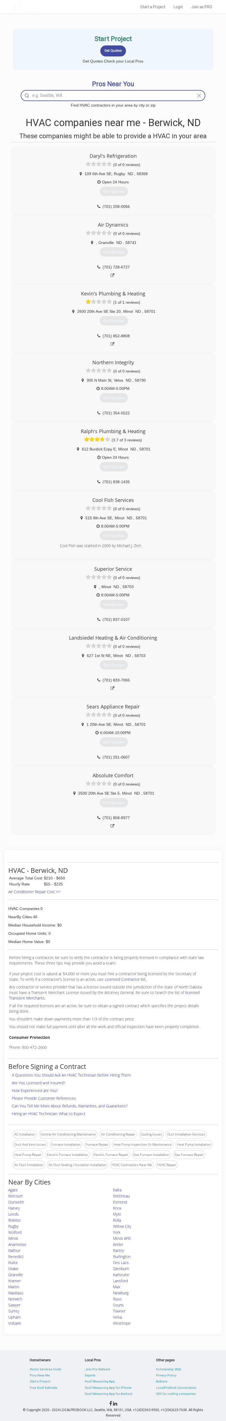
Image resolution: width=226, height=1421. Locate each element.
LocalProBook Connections (176, 1388)
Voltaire (14, 1323)
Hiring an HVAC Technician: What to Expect (48, 1113)
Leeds (13, 1214)
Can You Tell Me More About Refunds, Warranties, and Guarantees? (70, 1105)
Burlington (122, 1256)
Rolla (117, 1220)
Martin (13, 1286)
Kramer (14, 1280)
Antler (118, 1244)
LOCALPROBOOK (44, 7)
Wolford (14, 1232)
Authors (161, 1381)
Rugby (13, 1226)
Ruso (117, 1299)
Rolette (14, 1220)
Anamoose (17, 1244)
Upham (14, 1317)
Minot (13, 1238)
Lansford (120, 1280)
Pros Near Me (40, 1375)
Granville (15, 1274)
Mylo (117, 1214)
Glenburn (121, 1268)
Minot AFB (122, 1238)
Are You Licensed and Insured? (38, 1082)
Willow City (122, 1226)
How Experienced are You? (35, 1090)
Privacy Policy (166, 1375)
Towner (119, 1311)
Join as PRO (201, 7)
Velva (117, 1317)
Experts (90, 1375)
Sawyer (14, 1305)
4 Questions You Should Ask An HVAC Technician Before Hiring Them (71, 1075)
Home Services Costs (45, 1369)
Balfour (14, 1250)
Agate (13, 1189)
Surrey (13, 1311)
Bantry (118, 1250)
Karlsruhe (121, 1274)
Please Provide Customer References (44, 1098)
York (116, 1232)
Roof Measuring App (100, 1381)
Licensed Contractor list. (126, 979)
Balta (117, 1189)
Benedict (16, 1256)
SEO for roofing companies (176, 1394)
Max (116, 1286)
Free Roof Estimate (43, 1388)
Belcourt (15, 1196)
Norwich (15, 1299)
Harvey (14, 1208)
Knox (117, 1208)
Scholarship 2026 (168, 1369)
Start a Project (152, 7)
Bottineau (121, 1196)
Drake (13, 1268)
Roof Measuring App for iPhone (108, 1388)
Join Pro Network (97, 1369)
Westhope (122, 1323)
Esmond (120, 1202)
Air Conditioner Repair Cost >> (34, 891)
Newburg (120, 1292)
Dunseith (16, 1202)
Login (178, 7)
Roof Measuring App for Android (108, 1394)
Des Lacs (121, 1262)
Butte (13, 1262)
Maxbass (15, 1292)
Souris (118, 1305)
